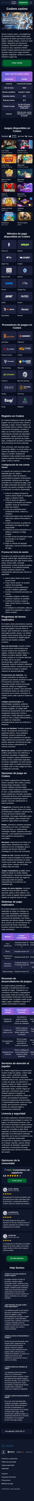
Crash (22, 136)
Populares (5, 136)
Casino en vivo (14, 136)
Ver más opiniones (17, 1258)
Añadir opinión (17, 1180)
